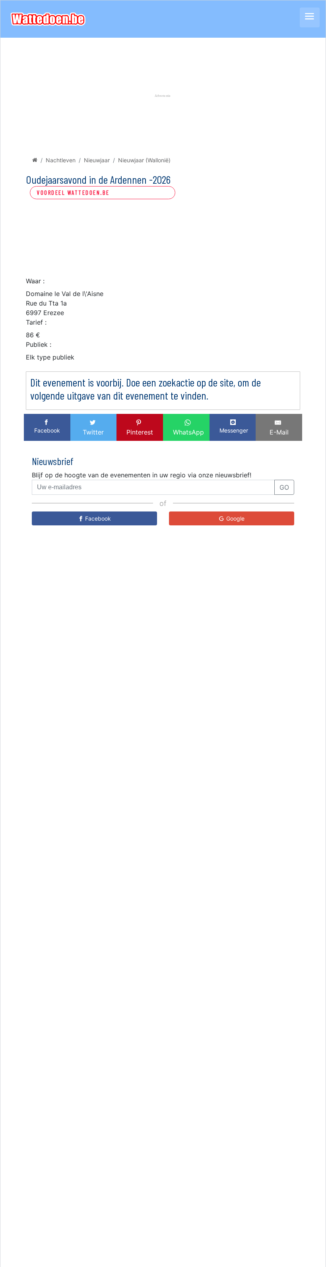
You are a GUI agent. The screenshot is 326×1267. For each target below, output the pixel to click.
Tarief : (36, 322)
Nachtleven (61, 160)
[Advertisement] (163, 246)
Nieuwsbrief (53, 461)
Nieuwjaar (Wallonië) (144, 160)
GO (284, 487)
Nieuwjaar (97, 160)
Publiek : (38, 344)
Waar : (35, 281)
